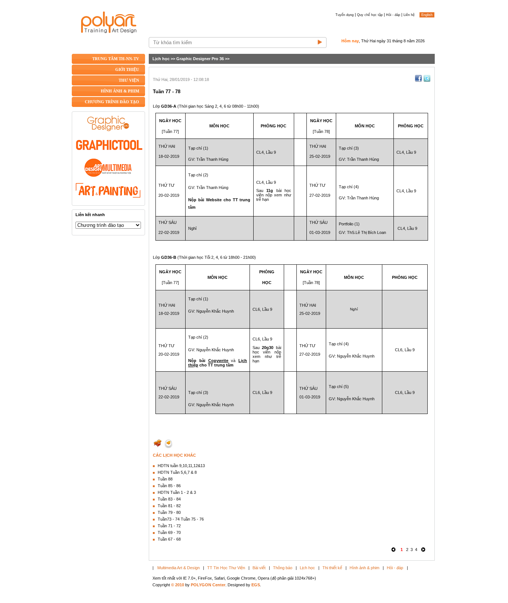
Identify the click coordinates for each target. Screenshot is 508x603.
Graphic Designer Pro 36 (200, 58)
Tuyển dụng (344, 15)
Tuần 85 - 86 (169, 485)
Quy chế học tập (370, 15)
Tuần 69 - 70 (169, 532)
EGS (255, 585)
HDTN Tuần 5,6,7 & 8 (177, 472)
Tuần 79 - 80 (169, 512)
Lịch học (161, 58)
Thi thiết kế (332, 567)
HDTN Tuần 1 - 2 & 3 (177, 492)
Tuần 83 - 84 (169, 499)
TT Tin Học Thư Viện (226, 567)
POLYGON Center (208, 585)
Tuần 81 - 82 (169, 505)
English (427, 15)
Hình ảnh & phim (364, 567)
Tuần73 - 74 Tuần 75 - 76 (181, 519)
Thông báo (282, 567)
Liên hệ (409, 15)
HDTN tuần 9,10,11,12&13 (181, 465)
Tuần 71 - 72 (169, 526)
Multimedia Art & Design (178, 567)
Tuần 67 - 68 (169, 539)
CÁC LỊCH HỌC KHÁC (174, 455)
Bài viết (259, 567)
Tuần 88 (165, 479)
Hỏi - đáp (393, 15)
